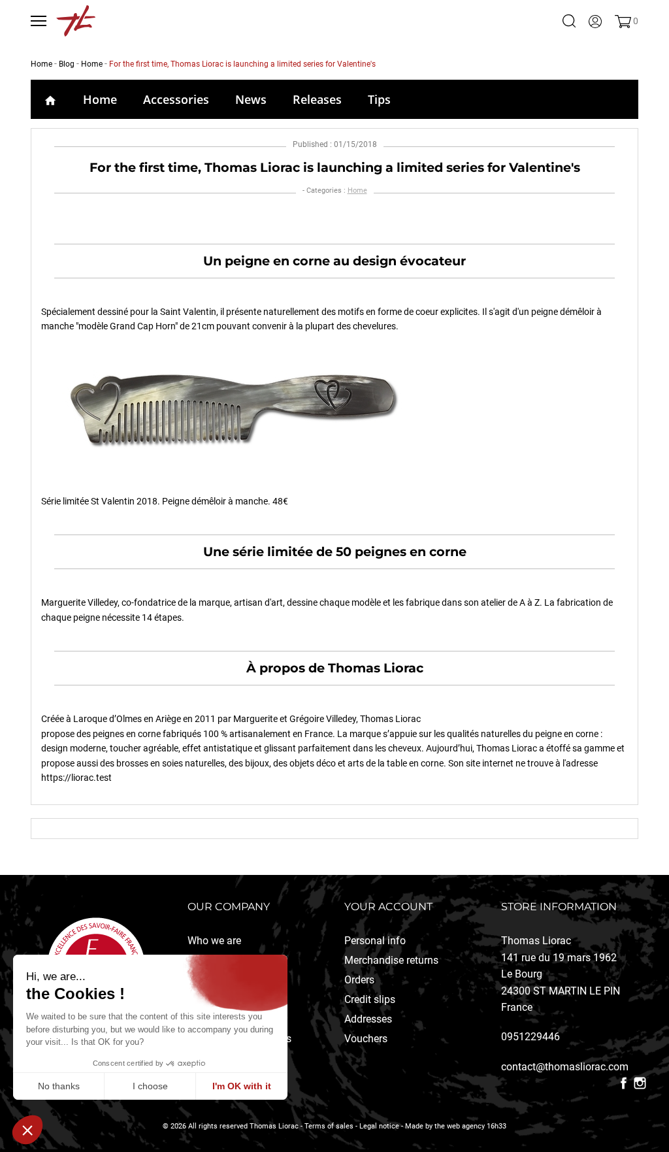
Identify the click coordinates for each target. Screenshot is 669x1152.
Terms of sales (328, 1126)
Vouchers (365, 1038)
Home (100, 99)
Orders (359, 980)
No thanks (59, 1086)
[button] (27, 1129)
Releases (317, 99)
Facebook (623, 1083)
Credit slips (369, 999)
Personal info (375, 940)
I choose (150, 1086)
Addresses (368, 1019)
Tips (379, 99)
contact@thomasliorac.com (564, 1067)
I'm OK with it (241, 1086)
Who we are (214, 940)
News (251, 99)
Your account (388, 906)
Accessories (176, 99)
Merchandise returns (391, 960)
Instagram (640, 1083)
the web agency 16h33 (470, 1126)
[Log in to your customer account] (595, 21)
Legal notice (379, 1126)
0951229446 (530, 1036)
